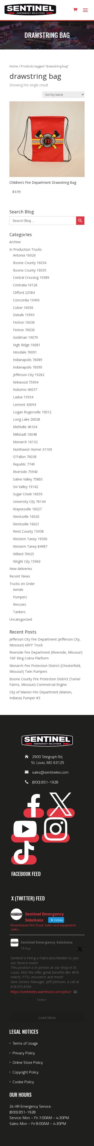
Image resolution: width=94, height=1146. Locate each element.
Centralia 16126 (25, 285)
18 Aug (25, 948)
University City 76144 (29, 501)
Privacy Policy (24, 1053)
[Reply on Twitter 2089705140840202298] (13, 1000)
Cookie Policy (23, 1082)
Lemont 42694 (24, 404)
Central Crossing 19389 (31, 277)
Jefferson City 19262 (28, 374)
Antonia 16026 (24, 255)
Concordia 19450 (26, 300)
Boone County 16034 (29, 262)
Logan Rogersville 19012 (32, 412)
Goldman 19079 (25, 337)
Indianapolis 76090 (27, 367)
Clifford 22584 (24, 292)
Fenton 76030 (24, 330)
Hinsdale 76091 (25, 352)
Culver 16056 (23, 307)
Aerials (18, 589)
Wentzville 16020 (26, 516)
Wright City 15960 (26, 561)
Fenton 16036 (24, 322)
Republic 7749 (24, 464)
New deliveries (20, 568)
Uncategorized (20, 619)
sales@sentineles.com (50, 772)
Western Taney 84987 (30, 546)
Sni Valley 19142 (25, 486)
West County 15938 (28, 531)
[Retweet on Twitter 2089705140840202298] (22, 1000)
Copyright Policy (26, 1072)
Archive (15, 242)
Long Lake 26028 (26, 419)
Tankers (19, 611)
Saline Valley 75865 (28, 479)
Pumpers (20, 597)
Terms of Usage (25, 1043)
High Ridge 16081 (26, 345)
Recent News (19, 576)
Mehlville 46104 (25, 427)
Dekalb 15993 (23, 315)
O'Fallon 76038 (24, 456)
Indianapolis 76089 (27, 359)
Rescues (19, 604)
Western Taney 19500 (30, 539)
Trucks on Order (22, 583)
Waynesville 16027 (27, 509)
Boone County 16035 (29, 270)
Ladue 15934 (23, 397)
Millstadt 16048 (25, 434)
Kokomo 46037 (25, 389)
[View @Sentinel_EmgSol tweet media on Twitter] (75, 992)
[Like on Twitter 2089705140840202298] (31, 1000)
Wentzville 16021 (26, 524)
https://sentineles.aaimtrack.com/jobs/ (40, 991)
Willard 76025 (23, 554)
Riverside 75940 (25, 471)
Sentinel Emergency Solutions (47, 942)
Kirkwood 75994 (25, 382)
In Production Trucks (25, 249)
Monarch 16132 (25, 442)
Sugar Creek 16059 (27, 494)
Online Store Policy (28, 1062)
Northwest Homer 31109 (32, 449)
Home (13, 66)
